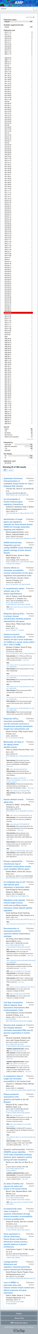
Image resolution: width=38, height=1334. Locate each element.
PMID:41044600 (10, 562)
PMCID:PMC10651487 (23, 947)
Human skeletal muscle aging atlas (13, 800)
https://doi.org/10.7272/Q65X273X (19, 824)
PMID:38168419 (10, 919)
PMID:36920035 (24, 1278)
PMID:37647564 (14, 1021)
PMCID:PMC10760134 (22, 919)
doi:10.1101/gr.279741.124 (13, 584)
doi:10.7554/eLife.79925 (13, 1278)
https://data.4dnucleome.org (18, 1051)
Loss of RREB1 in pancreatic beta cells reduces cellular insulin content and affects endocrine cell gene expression (19, 1287)
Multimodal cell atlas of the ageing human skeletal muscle (14, 744)
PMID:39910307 (11, 604)
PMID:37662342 (29, 653)
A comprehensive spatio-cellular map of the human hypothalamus (14, 591)
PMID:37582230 (10, 896)
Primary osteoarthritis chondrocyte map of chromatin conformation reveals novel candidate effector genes (17, 865)
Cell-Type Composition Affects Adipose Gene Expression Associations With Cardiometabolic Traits (16, 1006)
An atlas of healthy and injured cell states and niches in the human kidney (15, 1186)
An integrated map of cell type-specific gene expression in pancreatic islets (17, 884)
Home (3, 8)
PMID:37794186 (11, 1113)
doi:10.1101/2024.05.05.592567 (15, 738)
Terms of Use (19, 1318)
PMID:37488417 (11, 1170)
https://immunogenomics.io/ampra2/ (20, 971)
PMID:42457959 (10, 513)
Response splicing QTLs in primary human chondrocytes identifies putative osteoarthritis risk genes (17, 617)
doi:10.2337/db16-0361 (22, 495)
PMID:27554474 (10, 495)
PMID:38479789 (10, 878)
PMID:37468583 (11, 1199)
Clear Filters (29, 17)
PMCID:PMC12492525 (13, 564)
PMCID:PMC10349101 (23, 1230)
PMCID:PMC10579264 (23, 1046)
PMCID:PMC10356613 (23, 1199)
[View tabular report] (5, 470)
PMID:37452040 (11, 1230)
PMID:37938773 (11, 947)
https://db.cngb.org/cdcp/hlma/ (18, 769)
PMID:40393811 (26, 584)
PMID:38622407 (10, 811)
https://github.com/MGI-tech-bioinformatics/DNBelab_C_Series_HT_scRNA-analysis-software (20, 780)
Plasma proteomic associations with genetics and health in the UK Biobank (16, 1098)
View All (11, 470)
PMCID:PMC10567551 (23, 1113)
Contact (19, 1313)
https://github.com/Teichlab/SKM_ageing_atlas (19, 851)
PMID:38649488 (10, 756)
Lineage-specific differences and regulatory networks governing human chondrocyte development (18, 1265)
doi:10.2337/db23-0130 (22, 896)
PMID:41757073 (10, 538)
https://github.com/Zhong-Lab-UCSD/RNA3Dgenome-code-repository (17, 1064)
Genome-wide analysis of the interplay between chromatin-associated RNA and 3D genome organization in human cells (18, 1030)
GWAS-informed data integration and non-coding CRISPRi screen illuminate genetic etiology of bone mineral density (18, 547)
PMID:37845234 (11, 1046)
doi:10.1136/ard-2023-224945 (24, 878)
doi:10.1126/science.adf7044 (14, 1090)
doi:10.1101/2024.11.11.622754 (15, 630)
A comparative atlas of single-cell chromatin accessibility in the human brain (17, 1078)
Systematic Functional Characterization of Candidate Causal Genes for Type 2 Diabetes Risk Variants (18, 482)
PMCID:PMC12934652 (22, 538)
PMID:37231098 (10, 1256)
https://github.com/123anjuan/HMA (20, 791)
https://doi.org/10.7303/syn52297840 (20, 949)
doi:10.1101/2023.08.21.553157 (15, 653)
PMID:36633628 (11, 1304)
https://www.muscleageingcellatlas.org (21, 815)
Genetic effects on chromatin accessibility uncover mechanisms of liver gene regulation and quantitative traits (18, 571)
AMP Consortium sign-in (19, 1323)
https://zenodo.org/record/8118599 (20, 994)
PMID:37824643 (27, 1090)
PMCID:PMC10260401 (13, 1258)
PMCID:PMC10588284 (25, 1021)
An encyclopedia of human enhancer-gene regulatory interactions (13, 501)
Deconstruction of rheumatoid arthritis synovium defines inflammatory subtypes (17, 932)
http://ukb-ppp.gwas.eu (16, 1115)
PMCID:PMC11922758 (23, 604)
